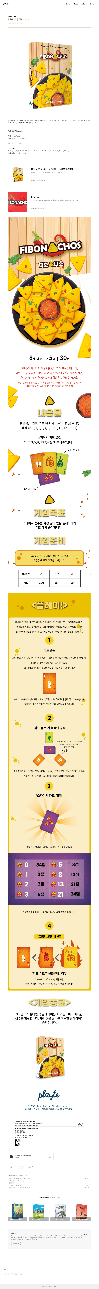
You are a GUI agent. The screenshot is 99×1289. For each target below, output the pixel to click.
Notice (76, 4)
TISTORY (50, 1286)
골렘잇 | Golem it (13, 1183)
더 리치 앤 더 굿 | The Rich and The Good (19, 1187)
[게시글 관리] (17, 1167)
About (84, 4)
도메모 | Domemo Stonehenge (17, 1181)
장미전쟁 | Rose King (14, 1185)
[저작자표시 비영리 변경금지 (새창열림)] (30, 1167)
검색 (21, 1274)
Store (92, 4)
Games (68, 4)
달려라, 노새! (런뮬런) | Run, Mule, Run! (19, 1178)
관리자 (56, 1286)
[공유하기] (15, 1167)
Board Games (13, 1175)
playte (13, 1233)
